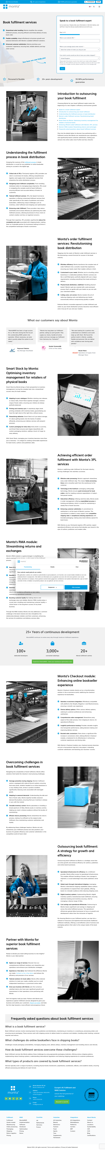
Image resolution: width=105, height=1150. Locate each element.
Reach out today (35, 1003)
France (38, 1127)
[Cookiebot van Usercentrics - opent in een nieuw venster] (80, 561)
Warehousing (11, 1124)
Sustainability (91, 1127)
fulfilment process (30, 162)
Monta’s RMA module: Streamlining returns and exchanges (78, 127)
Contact (89, 1120)
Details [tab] (53, 567)
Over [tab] (77, 567)
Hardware (22, 1127)
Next (62, 68)
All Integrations (75, 1120)
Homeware (56, 1137)
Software (22, 1124)
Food (55, 1129)
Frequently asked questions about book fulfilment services (77, 129)
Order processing (12, 1127)
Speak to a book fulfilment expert (69, 110)
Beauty (55, 1122)
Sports (55, 1131)
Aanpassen (51, 587)
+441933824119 (90, 1)
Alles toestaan (76, 587)
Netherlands (40, 1123)
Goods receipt (11, 1122)
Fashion (55, 1127)
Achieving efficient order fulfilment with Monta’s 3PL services (78, 125)
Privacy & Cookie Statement (69, 1147)
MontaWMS (23, 1120)
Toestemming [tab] (28, 567)
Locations (90, 1124)
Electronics (56, 1124)
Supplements (57, 1135)
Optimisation (23, 1129)
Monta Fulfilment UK (38, 1087)
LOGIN (98, 1)
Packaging (10, 1129)
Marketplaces (74, 1122)
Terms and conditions (53, 1147)
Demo (21, 1133)
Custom (72, 1131)
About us (90, 1122)
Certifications (91, 1135)
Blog (88, 1133)
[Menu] (99, 6)
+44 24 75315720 (37, 1099)
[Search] (93, 6)
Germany (39, 1125)
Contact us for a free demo (24, 973)
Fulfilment (10, 1120)
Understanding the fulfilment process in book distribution (77, 114)
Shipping (9, 1131)
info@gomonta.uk (38, 1104)
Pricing (9, 1135)
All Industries (57, 1120)
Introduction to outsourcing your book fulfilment (74, 112)
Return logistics (11, 1133)
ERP (71, 1129)
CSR (88, 1129)
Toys (54, 1133)
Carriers (72, 1127)
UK (37, 1120)
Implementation (24, 1122)
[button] (90, 6)
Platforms (73, 1124)
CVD (88, 1131)
